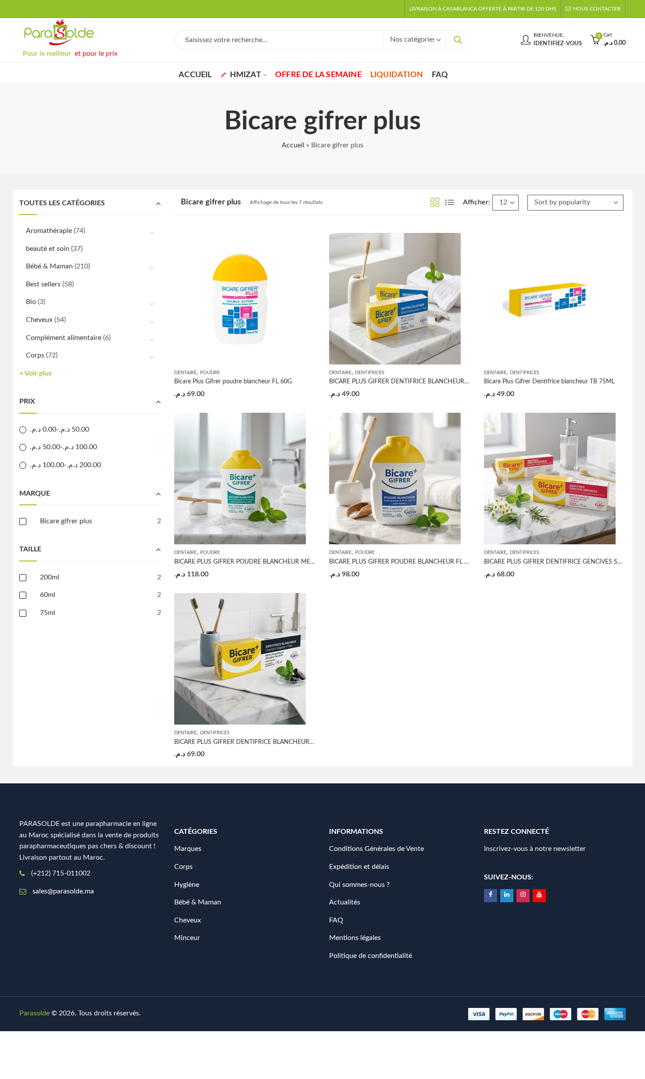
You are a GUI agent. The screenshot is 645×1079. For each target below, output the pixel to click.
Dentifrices (369, 372)
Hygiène (186, 884)
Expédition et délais (359, 866)
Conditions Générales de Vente (376, 848)
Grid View (434, 202)
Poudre (210, 372)
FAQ (336, 920)
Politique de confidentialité (370, 955)
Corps (35, 355)
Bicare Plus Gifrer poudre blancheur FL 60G (233, 382)
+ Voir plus (35, 373)
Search (458, 40)
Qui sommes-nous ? (359, 884)
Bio (31, 301)
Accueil (293, 145)
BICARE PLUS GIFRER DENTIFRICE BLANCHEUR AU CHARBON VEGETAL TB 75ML (289, 742)
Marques (187, 848)
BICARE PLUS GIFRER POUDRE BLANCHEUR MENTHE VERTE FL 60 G (272, 562)
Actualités (344, 902)
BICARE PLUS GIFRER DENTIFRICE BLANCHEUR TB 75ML (410, 382)
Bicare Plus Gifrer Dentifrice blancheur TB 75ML (549, 382)
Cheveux (39, 319)
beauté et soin (47, 248)
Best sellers (43, 284)
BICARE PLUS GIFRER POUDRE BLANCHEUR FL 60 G (403, 562)
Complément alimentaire (63, 337)
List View (449, 202)
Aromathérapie (49, 230)
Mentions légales (355, 937)
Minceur (187, 937)
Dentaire (185, 372)
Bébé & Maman (49, 266)
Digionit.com (172, 1013)
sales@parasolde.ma (63, 891)
